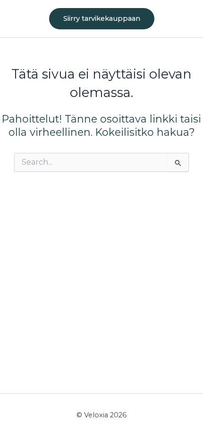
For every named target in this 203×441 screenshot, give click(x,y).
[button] (101, 18)
